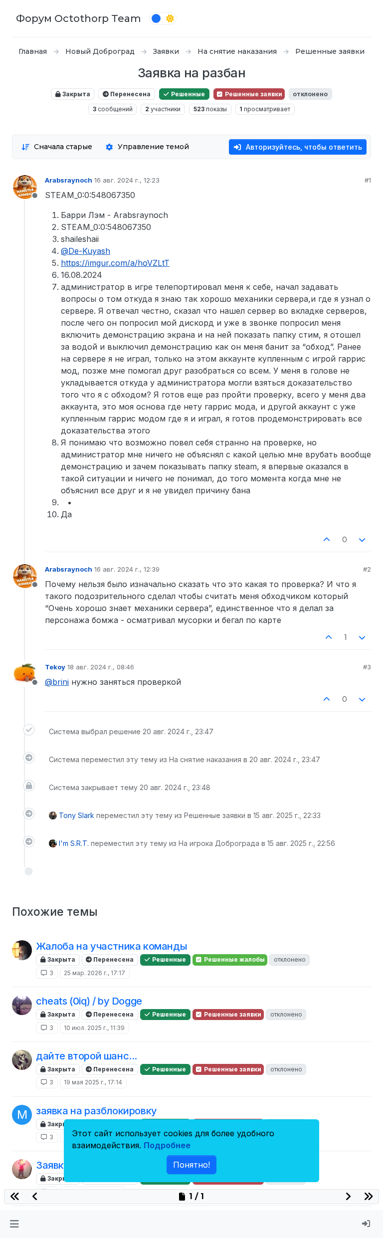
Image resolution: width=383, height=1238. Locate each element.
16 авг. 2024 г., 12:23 (127, 180)
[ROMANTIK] (22, 1060)
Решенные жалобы (233, 959)
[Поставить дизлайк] (363, 540)
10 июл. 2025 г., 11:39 (94, 1028)
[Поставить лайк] (327, 540)
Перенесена (130, 94)
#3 (367, 667)
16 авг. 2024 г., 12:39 (127, 569)
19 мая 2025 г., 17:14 (93, 1082)
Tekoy (55, 667)
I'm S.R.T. (74, 843)
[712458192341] (22, 1005)
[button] (14, 1224)
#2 (367, 569)
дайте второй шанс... (86, 1056)
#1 (368, 180)
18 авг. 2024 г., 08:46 (100, 667)
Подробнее (167, 1145)
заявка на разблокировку (96, 1111)
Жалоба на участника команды (111, 946)
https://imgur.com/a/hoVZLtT (115, 263)
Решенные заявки (252, 94)
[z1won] (22, 950)
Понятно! (191, 1165)
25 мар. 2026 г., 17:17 (94, 973)
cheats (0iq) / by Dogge (89, 1001)
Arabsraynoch (68, 180)
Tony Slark (76, 815)
